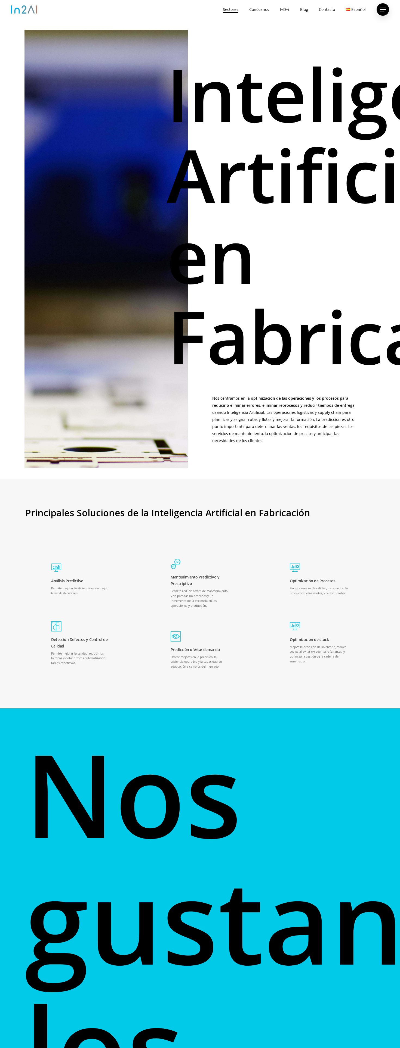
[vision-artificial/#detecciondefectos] (81, 643)
